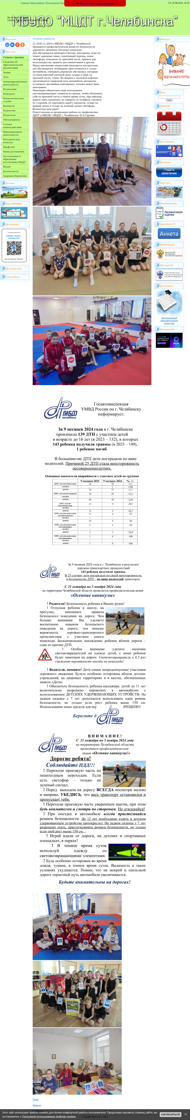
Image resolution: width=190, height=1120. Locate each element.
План (36, 1099)
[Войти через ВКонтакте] (12, 45)
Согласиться (170, 1114)
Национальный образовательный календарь (169, 321)
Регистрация (52, 3)
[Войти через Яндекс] (17, 45)
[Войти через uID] (7, 45)
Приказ (37, 1105)
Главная (25, 3)
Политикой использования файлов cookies (49, 1116)
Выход (63, 3)
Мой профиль (37, 3)
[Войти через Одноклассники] (22, 45)
